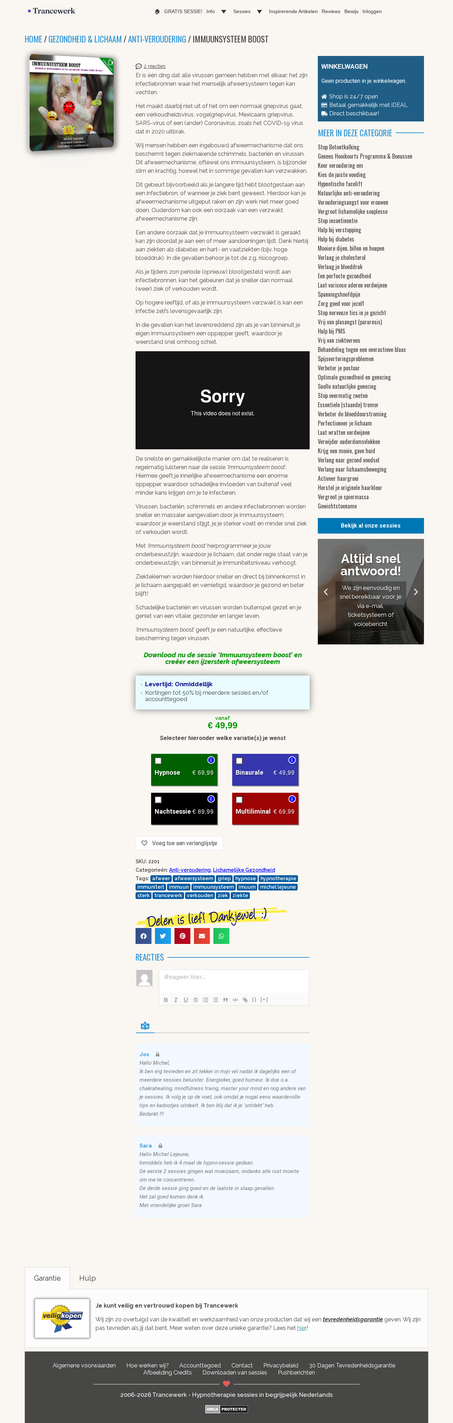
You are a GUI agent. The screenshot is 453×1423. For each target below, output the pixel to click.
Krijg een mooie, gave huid (346, 450)
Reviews (331, 11)
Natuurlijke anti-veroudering (349, 193)
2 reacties (155, 66)
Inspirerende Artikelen (293, 11)
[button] (143, 936)
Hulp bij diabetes (336, 239)
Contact (242, 1365)
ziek (223, 895)
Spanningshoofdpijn (339, 294)
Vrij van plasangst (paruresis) (350, 322)
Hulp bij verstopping (339, 230)
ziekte (240, 895)
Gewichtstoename (337, 506)
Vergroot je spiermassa (343, 497)
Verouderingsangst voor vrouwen (353, 202)
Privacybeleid (280, 1365)
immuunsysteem (213, 887)
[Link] (245, 1000)
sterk (143, 895)
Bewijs (351, 11)
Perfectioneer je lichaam (345, 423)
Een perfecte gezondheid (344, 276)
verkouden (200, 895)
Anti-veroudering (157, 39)
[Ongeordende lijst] (215, 1000)
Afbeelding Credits (167, 1372)
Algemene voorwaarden (84, 1365)
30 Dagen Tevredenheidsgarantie (352, 1365)
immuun (179, 887)
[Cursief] (176, 1000)
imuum (247, 887)
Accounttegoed (200, 1365)
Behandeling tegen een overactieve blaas (362, 349)
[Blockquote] (225, 1000)
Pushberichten (296, 1372)
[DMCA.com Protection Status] (226, 1411)
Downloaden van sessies (234, 1372)
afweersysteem (193, 878)
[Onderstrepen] (186, 1000)
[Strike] (196, 1000)
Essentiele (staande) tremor (348, 404)
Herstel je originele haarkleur (350, 487)
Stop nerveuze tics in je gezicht (352, 312)
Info (210, 11)
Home (33, 39)
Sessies (242, 11)
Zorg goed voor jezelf (341, 303)
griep (224, 878)
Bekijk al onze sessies (371, 525)
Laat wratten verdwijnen (344, 432)
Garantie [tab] (47, 1278)
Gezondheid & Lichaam (85, 39)
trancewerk (168, 895)
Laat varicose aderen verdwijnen (352, 285)
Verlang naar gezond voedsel (348, 460)
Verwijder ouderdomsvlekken (349, 441)
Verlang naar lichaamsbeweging (352, 469)
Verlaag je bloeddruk (340, 266)
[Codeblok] (235, 1000)
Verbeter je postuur (339, 368)
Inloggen (372, 11)
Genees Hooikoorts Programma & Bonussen (365, 156)
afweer (161, 878)
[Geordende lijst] (206, 1000)
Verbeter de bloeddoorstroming (352, 414)
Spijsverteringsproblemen (346, 358)
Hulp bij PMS (331, 331)
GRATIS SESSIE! (183, 11)
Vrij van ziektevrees (339, 340)
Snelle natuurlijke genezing (347, 386)
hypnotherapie (278, 878)
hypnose (245, 878)
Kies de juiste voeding (342, 174)
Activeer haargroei (338, 478)
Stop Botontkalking (338, 147)
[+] (264, 999)
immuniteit (150, 887)
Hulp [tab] (87, 1278)
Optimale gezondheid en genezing (354, 377)
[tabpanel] (226, 1318)
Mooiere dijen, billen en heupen (351, 248)
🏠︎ (157, 11)
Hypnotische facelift (340, 184)
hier (301, 1328)
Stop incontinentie (337, 220)
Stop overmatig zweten (343, 395)
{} (254, 999)
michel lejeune (278, 887)
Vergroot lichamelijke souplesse (353, 211)
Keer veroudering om (340, 165)
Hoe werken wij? (147, 1365)
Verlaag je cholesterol (342, 257)
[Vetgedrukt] (166, 1000)
